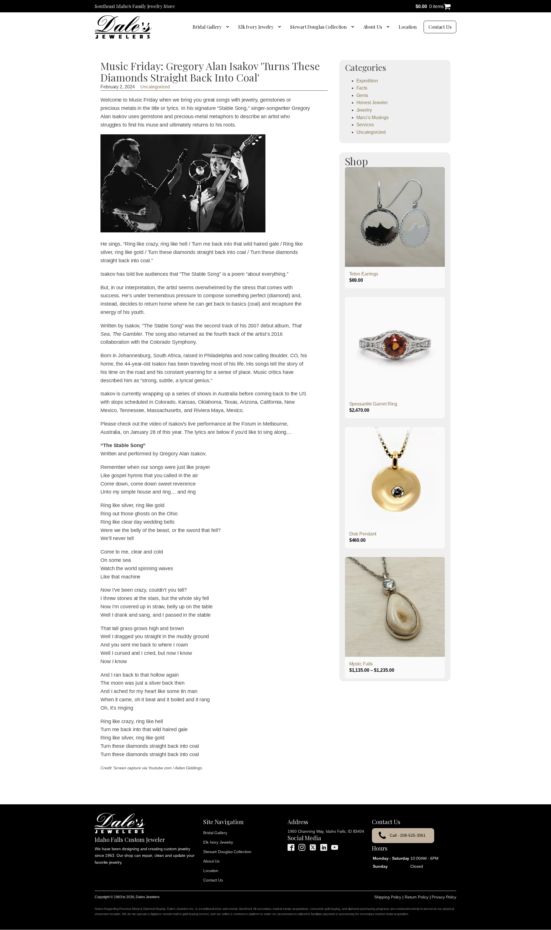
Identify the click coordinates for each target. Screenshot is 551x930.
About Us (372, 27)
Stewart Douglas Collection (318, 27)
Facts (362, 88)
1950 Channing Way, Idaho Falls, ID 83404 (326, 831)
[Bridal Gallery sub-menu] (228, 27)
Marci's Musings (372, 117)
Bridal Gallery (207, 27)
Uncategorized (155, 86)
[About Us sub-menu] (389, 27)
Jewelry (364, 110)
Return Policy (416, 897)
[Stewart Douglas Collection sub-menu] (353, 27)
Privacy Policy (444, 897)
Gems (362, 95)
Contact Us (439, 27)
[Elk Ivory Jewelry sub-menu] (280, 27)
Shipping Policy (387, 897)
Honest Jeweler (372, 102)
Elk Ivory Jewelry (255, 27)
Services (365, 124)
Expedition (367, 80)
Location (408, 27)
